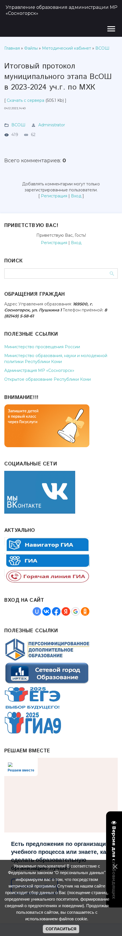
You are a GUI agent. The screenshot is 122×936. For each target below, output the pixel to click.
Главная (12, 48)
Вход (76, 195)
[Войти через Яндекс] (66, 611)
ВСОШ (102, 48)
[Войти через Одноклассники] (85, 611)
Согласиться (61, 929)
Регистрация (54, 195)
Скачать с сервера (25, 100)
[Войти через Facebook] (56, 611)
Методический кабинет (66, 48)
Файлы (31, 48)
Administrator (51, 124)
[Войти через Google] (75, 611)
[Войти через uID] (37, 611)
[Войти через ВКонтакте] (46, 611)
